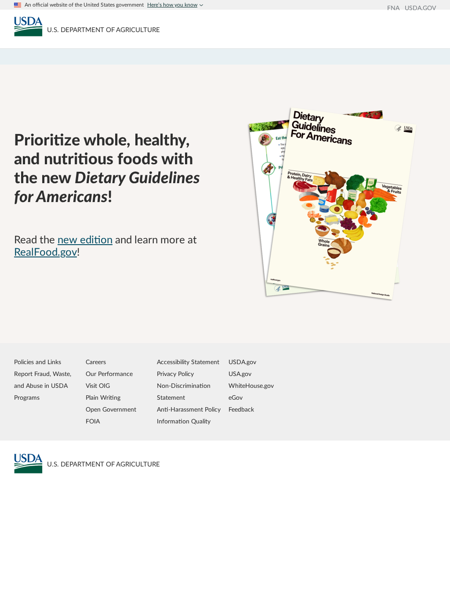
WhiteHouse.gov (251, 386)
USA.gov (240, 374)
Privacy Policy (175, 374)
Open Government (111, 409)
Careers (96, 362)
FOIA (93, 421)
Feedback (241, 409)
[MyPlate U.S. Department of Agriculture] (28, 26)
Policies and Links (37, 362)
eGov (236, 397)
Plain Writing (103, 397)
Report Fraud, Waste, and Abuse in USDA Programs (42, 386)
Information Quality (183, 421)
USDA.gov (242, 362)
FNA (393, 8)
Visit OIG (98, 386)
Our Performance (109, 374)
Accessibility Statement (188, 362)
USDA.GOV (420, 8)
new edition (85, 240)
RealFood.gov (45, 252)
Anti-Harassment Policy (189, 409)
